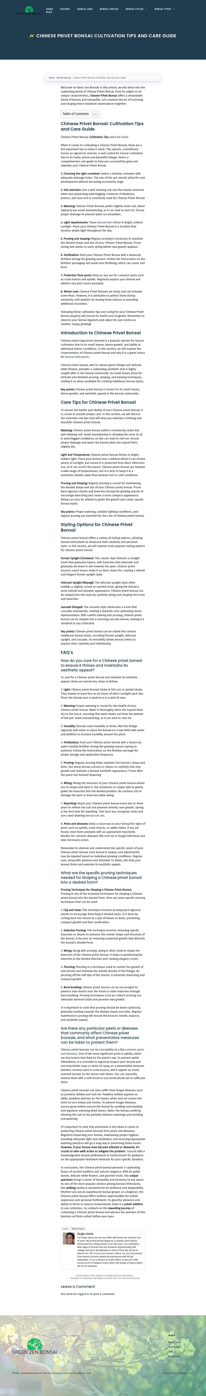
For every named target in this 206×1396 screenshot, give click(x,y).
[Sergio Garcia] (69, 1243)
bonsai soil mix (95, 815)
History (65, 9)
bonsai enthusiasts (77, 357)
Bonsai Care (85, 9)
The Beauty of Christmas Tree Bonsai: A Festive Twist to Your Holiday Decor (104, 1278)
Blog (49, 12)
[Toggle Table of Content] (93, 114)
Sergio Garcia (85, 1233)
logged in (83, 1294)
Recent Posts (78, 1229)
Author (65, 1229)
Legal (190, 1373)
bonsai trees (105, 222)
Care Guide (121, 137)
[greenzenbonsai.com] (29, 10)
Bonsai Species (109, 9)
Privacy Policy (169, 1373)
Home (49, 9)
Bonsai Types (163, 9)
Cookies (182, 1373)
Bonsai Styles (135, 9)
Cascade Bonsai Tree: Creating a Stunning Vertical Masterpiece (104, 1276)
